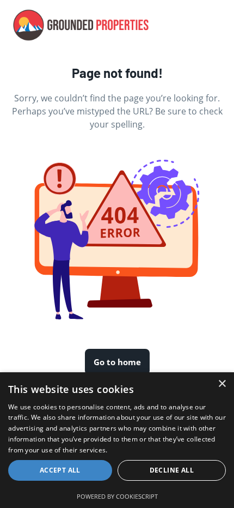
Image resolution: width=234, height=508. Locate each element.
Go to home (117, 361)
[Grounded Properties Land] (81, 25)
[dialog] (117, 440)
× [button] (222, 384)
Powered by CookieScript (117, 496)
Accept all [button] (60, 470)
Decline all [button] (172, 470)
